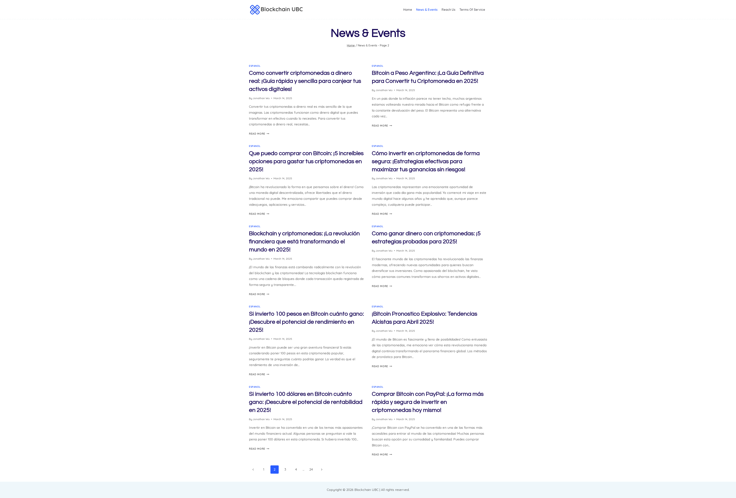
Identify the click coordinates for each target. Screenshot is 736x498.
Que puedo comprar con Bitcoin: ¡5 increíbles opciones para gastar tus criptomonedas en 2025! (306, 161)
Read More (259, 133)
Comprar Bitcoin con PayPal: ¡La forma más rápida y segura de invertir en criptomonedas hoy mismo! (428, 402)
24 (311, 469)
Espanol (254, 65)
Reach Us (448, 10)
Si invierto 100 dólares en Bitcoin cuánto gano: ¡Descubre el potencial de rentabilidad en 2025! (305, 402)
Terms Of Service (472, 10)
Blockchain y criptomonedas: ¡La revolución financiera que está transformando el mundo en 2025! (304, 241)
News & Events (427, 10)
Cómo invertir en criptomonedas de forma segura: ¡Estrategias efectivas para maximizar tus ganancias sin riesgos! (426, 161)
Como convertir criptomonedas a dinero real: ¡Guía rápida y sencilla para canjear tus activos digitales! (305, 81)
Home (407, 10)
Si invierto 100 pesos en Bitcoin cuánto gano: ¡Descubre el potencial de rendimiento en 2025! (306, 322)
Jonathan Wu (261, 98)
